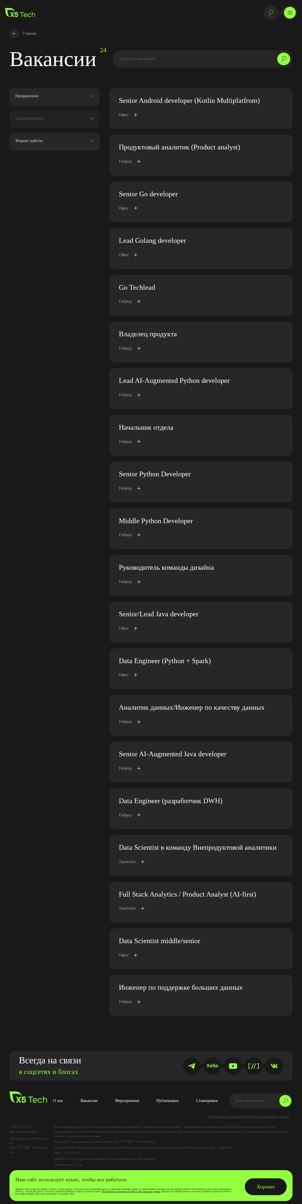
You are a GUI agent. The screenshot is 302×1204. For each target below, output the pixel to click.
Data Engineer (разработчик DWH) (170, 801)
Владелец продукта (148, 334)
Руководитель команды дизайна (166, 567)
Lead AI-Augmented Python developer (174, 380)
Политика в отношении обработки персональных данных (249, 1116)
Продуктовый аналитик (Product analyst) (179, 147)
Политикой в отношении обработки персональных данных (131, 1191)
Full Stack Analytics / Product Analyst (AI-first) (187, 894)
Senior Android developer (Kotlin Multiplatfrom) (189, 100)
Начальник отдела (146, 427)
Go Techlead (137, 287)
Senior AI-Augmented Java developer (172, 754)
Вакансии (89, 1100)
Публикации (167, 1100)
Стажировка (207, 1100)
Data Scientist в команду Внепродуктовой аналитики (198, 847)
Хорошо (266, 1187)
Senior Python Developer (155, 474)
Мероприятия (127, 1100)
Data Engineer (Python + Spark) (165, 661)
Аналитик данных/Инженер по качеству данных (192, 707)
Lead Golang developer (152, 240)
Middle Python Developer (156, 521)
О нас (58, 1100)
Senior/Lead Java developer (158, 614)
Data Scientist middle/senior (159, 941)
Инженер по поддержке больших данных (181, 987)
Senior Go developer (148, 194)
